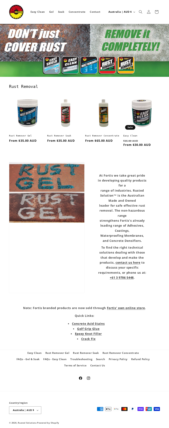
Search (100, 359)
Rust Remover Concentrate (102, 135)
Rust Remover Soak (59, 135)
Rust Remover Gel (20, 135)
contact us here (128, 262)
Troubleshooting (81, 359)
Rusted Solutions (27, 422)
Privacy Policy (118, 359)
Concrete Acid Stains (88, 324)
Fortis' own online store (126, 308)
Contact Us (97, 365)
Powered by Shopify (48, 422)
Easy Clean (130, 135)
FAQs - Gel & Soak (28, 359)
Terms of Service (75, 365)
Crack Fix (88, 339)
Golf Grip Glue (88, 329)
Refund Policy (140, 359)
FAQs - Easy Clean (55, 359)
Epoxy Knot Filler (88, 334)
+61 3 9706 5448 (122, 277)
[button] (141, 12)
